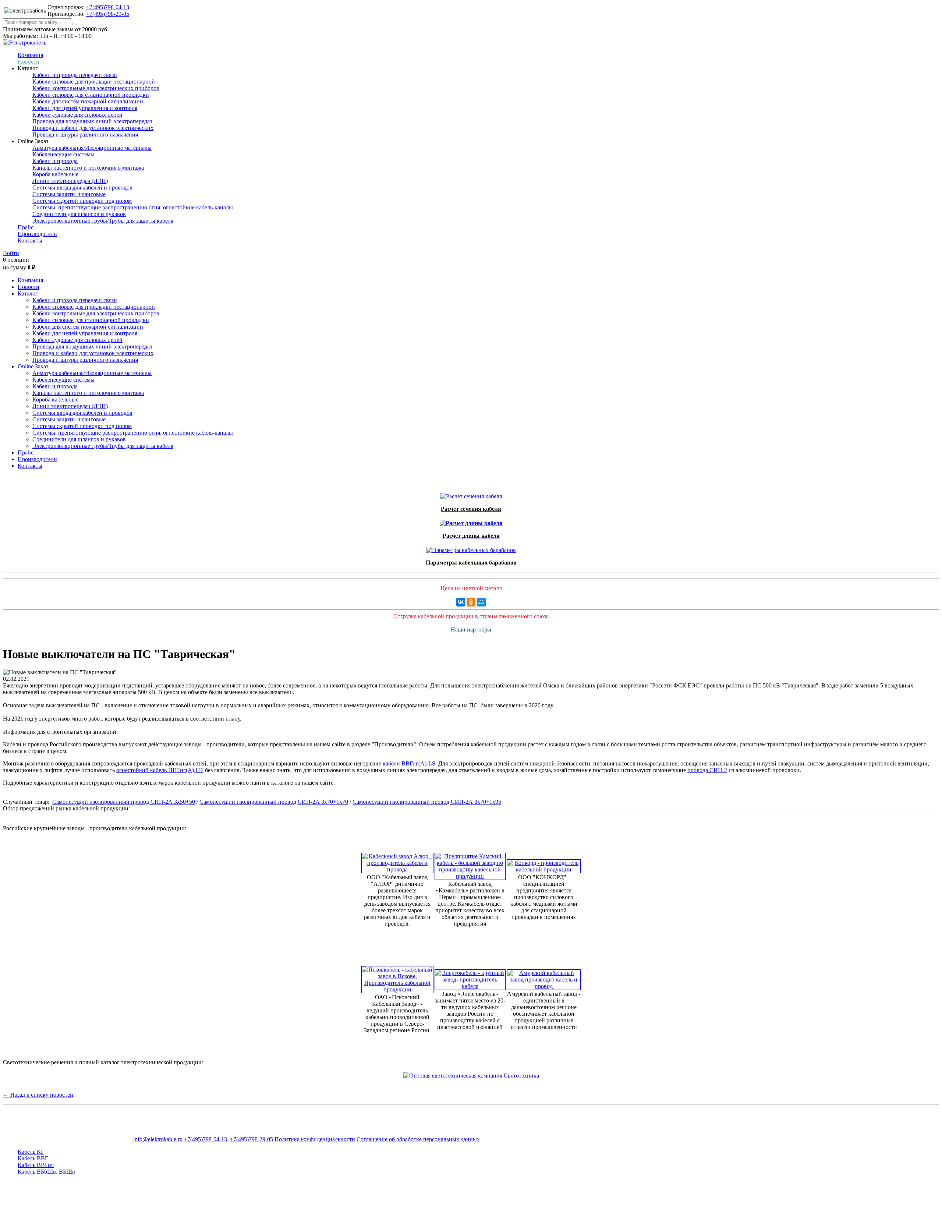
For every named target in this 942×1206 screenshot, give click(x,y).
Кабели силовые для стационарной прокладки (90, 95)
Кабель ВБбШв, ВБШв (46, 1171)
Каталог (28, 293)
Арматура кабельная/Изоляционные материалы (92, 148)
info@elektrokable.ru (158, 1139)
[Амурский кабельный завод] (544, 978)
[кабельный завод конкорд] (544, 864)
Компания (30, 55)
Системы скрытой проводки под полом (82, 201)
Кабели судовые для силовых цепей (77, 115)
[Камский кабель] (470, 864)
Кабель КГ (31, 1152)
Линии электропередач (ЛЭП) (70, 181)
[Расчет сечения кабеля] (471, 494)
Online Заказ (33, 366)
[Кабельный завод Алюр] (397, 861)
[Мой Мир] (481, 602)
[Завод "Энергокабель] (470, 978)
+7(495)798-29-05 (107, 14)
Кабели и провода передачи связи (74, 75)
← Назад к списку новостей (38, 1095)
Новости (28, 62)
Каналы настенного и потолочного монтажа (88, 168)
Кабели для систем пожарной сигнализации (87, 101)
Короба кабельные (55, 174)
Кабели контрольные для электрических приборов (95, 88)
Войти (11, 253)
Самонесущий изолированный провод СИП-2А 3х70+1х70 (273, 802)
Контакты (30, 240)
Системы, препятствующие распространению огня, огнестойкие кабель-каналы (132, 207)
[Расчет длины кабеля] (471, 521)
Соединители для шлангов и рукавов (79, 214)
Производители (37, 234)
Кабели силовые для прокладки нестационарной (93, 81)
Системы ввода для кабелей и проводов (82, 187)
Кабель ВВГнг (36, 1165)
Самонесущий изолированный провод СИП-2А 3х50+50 (123, 802)
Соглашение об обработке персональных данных (418, 1139)
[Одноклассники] (471, 602)
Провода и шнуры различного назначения (85, 134)
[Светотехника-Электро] (471, 1075)
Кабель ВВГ (33, 1158)
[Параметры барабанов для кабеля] (471, 548)
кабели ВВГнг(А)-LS (409, 763)
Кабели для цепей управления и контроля (84, 108)
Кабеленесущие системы (63, 154)
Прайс (25, 227)
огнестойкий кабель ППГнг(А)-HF (159, 770)
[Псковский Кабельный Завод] (397, 978)
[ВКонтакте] (460, 602)
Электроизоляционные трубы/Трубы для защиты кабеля (102, 220)
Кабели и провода (55, 161)
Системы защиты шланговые (69, 194)
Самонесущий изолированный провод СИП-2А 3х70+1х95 (427, 802)
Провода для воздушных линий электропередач (92, 121)
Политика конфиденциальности (315, 1139)
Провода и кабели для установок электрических (92, 128)
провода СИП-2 (707, 770)
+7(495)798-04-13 (107, 7)
